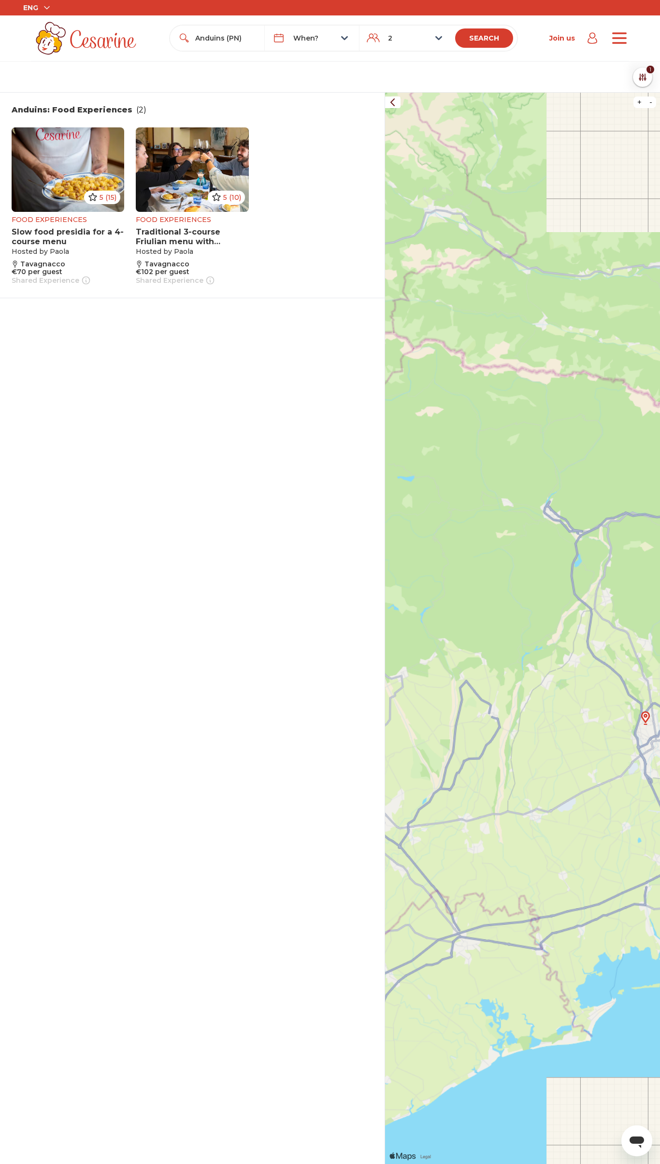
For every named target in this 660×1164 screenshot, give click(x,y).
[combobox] (226, 38)
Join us (562, 38)
